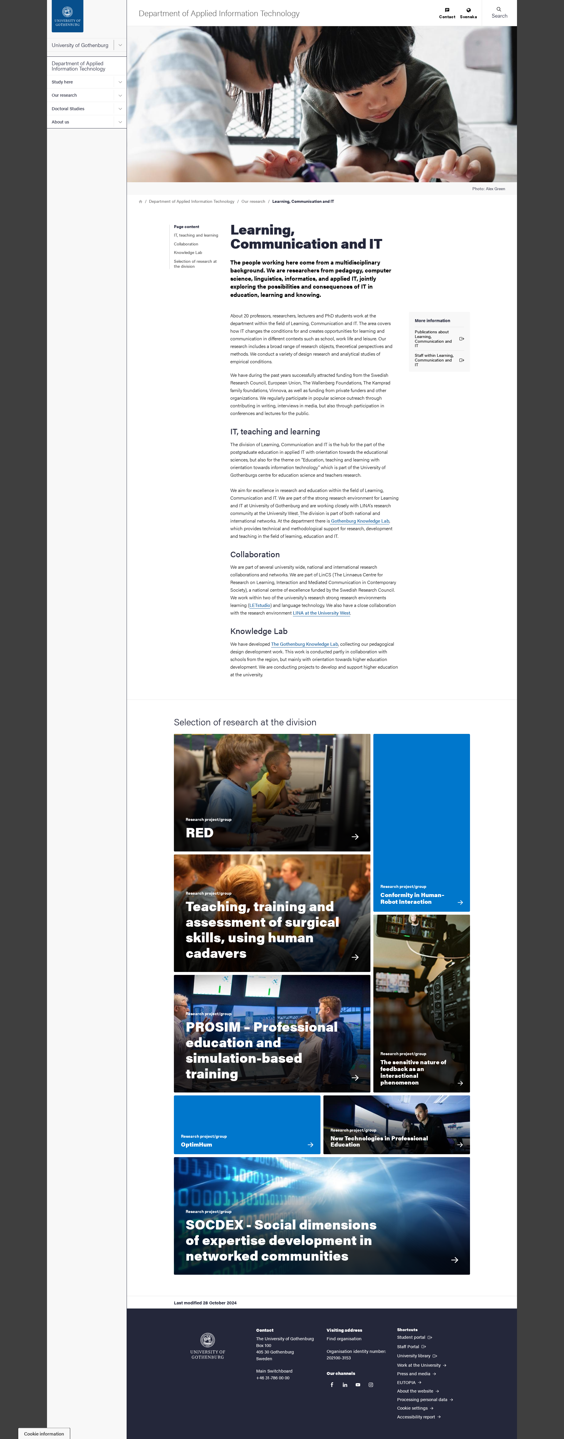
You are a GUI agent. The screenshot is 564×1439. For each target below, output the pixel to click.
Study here (62, 81)
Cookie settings (413, 1408)
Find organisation (344, 1338)
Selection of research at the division (195, 263)
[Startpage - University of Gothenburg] (87, 19)
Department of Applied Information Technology (78, 65)
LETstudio (259, 605)
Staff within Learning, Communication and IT (434, 359)
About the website (415, 1391)
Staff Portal (412, 1346)
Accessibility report (416, 1416)
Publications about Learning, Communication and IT (433, 339)
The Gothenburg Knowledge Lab (304, 643)
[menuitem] (447, 14)
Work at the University (419, 1365)
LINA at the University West (321, 612)
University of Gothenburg (80, 44)
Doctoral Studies (68, 108)
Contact (447, 16)
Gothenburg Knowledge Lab (360, 520)
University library (417, 1355)
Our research (64, 95)
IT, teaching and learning (196, 235)
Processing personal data (423, 1399)
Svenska (468, 16)
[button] (499, 13)
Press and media (414, 1373)
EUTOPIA (407, 1382)
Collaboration (186, 244)
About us (60, 121)
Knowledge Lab (188, 252)
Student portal (415, 1336)
